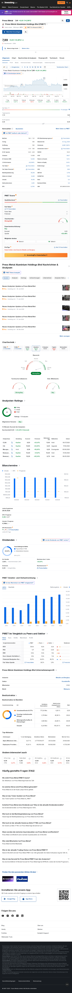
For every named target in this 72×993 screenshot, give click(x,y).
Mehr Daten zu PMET (63, 128)
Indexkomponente (50, 62)
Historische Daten (26, 62)
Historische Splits (37, 62)
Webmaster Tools (7, 937)
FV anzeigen (64, 109)
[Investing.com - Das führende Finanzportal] (11, 2)
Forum (62, 58)
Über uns (40, 925)
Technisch (53, 58)
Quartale (11, 587)
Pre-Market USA (42, 7)
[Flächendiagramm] (7, 67)
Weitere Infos (25, 48)
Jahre (4, 587)
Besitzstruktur (8, 695)
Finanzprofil (43, 58)
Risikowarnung (37, 981)
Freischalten (30, 662)
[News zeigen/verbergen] (45, 67)
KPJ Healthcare (39, 758)
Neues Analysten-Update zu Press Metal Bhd (18, 286)
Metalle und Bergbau (63, 677)
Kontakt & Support (43, 933)
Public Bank (22, 758)
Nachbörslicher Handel (57, 7)
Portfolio (4, 933)
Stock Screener (13, 7)
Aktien (4, 7)
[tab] (7, 348)
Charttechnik (8, 342)
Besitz (16, 62)
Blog (3, 925)
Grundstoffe (66, 681)
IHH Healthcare (55, 758)
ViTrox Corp (7, 758)
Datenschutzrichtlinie (24, 981)
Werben (40, 929)
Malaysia (67, 689)
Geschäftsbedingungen (8, 981)
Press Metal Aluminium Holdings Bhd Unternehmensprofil (28, 670)
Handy (4, 929)
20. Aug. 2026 (66, 141)
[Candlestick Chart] (4, 67)
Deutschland (24, 7)
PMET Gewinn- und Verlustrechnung (18, 578)
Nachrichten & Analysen (27, 58)
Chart (14, 58)
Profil (11, 62)
